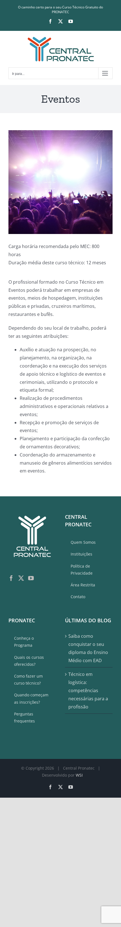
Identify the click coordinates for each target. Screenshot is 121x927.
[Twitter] (21, 578)
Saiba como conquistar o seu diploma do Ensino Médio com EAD (88, 648)
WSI (79, 775)
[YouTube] (31, 578)
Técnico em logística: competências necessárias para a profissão (88, 690)
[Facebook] (11, 578)
